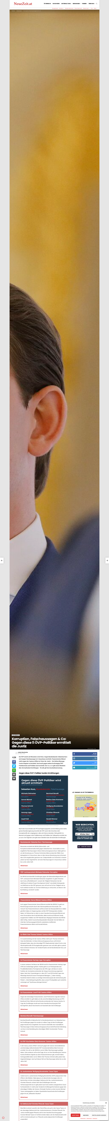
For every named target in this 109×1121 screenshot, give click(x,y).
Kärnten (61, 8)
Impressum (95, 1118)
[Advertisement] (84, 779)
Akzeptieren (75, 1115)
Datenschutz (83, 1118)
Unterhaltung (66, 3)
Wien (95, 8)
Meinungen (76, 3)
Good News (56, 3)
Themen (84, 3)
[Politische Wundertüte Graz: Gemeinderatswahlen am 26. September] (2, 560)
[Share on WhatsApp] (14, 770)
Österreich (47, 3)
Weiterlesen (24, 865)
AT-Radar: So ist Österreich (83, 792)
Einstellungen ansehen (99, 1115)
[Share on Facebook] (14, 762)
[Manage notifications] (3, 1118)
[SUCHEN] (96, 3)
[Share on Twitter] (14, 766)
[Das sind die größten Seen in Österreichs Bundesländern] (86, 816)
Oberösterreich (78, 8)
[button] (106, 1103)
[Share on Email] (14, 778)
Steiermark (85, 8)
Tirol (92, 8)
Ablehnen (86, 1115)
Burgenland (55, 8)
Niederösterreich (69, 8)
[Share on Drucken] (14, 774)
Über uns (91, 3)
